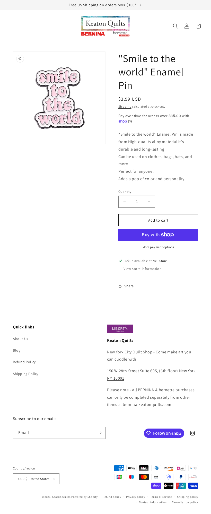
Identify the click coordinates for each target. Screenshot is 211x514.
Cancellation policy (185, 502)
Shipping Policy (25, 373)
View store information (143, 268)
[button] (10, 26)
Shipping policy (187, 497)
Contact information (153, 502)
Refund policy (112, 497)
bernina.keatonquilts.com (147, 404)
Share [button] (129, 286)
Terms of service (161, 497)
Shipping (124, 106)
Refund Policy (24, 362)
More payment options (158, 247)
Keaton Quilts (61, 497)
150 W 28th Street (123, 370)
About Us (20, 338)
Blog (16, 350)
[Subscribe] (99, 433)
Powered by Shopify (84, 497)
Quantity (124, 191)
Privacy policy (135, 497)
